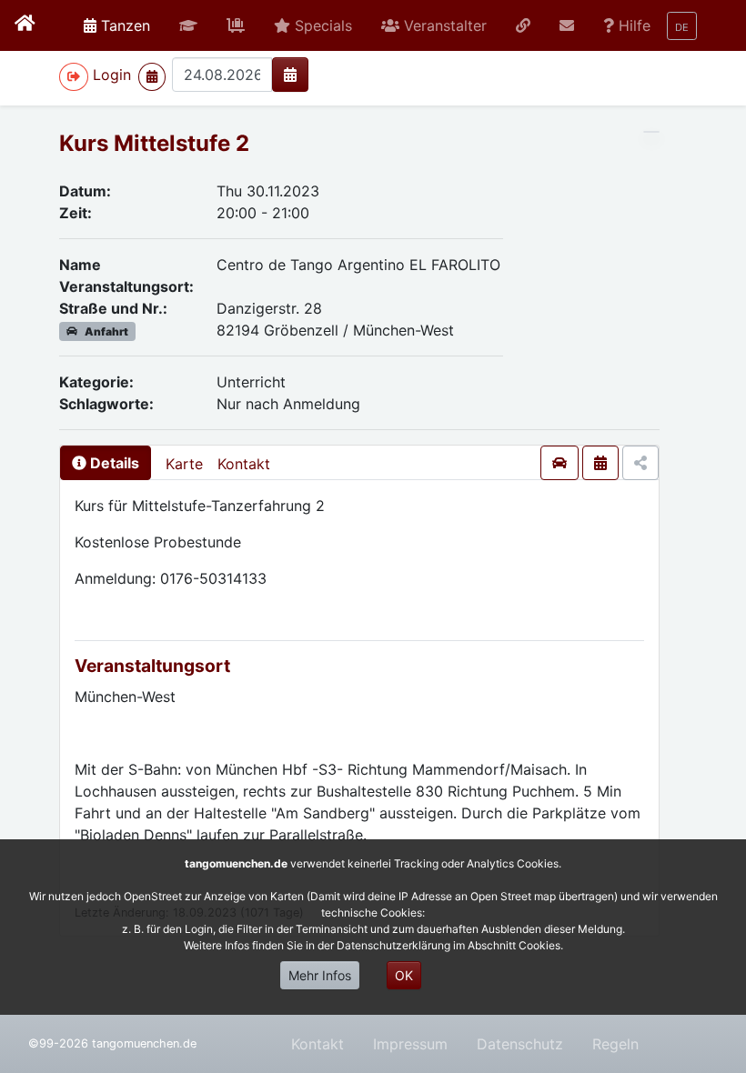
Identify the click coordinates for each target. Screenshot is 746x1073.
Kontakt (243, 464)
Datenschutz (520, 1044)
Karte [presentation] (184, 464)
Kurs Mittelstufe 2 (154, 143)
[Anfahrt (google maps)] (559, 463)
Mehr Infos (319, 975)
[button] (188, 25)
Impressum (410, 1044)
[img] (290, 74)
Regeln (615, 1044)
